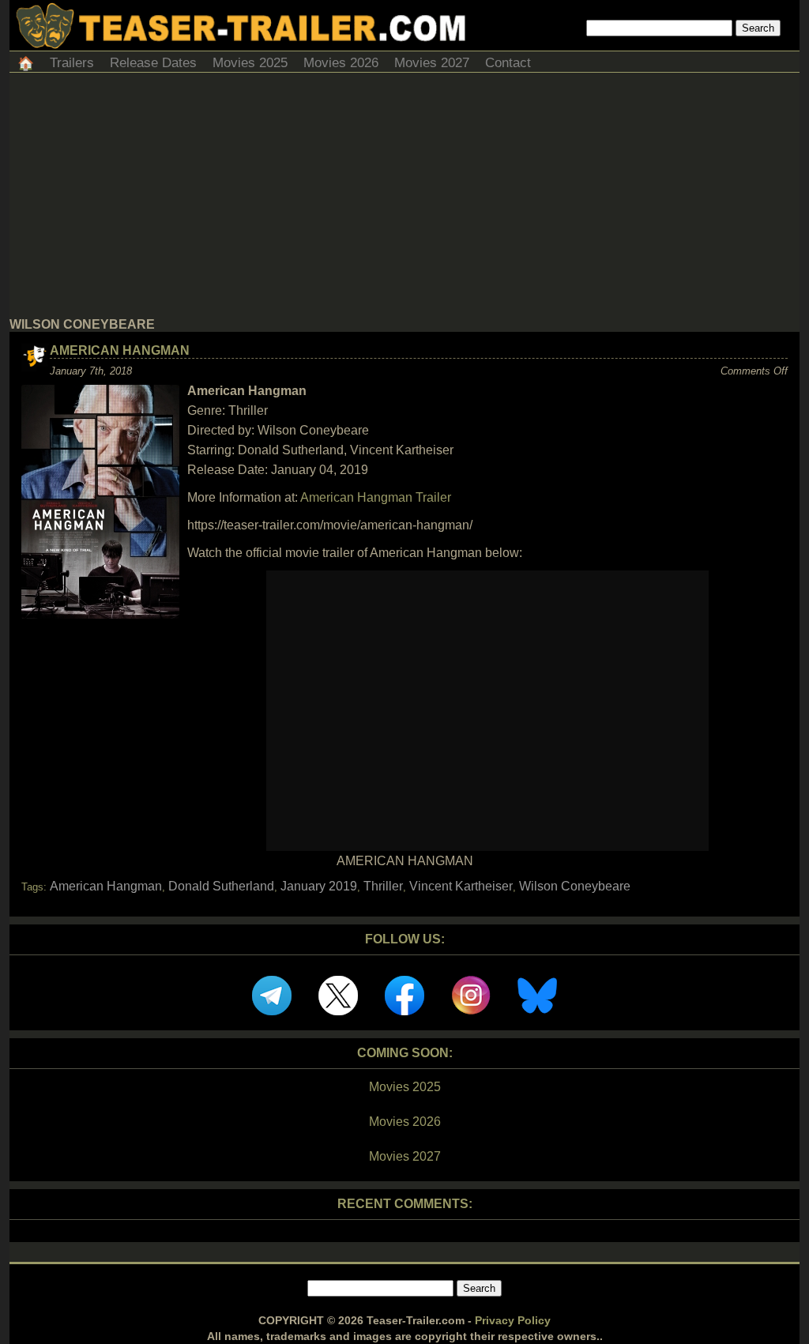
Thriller (383, 886)
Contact (508, 62)
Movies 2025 (250, 62)
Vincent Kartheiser (461, 886)
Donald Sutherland (221, 886)
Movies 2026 (340, 62)
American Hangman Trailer (375, 497)
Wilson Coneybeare (574, 886)
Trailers (72, 62)
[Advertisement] (404, 199)
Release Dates (153, 62)
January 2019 (318, 886)
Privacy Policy (513, 1320)
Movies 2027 (431, 62)
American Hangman (120, 350)
